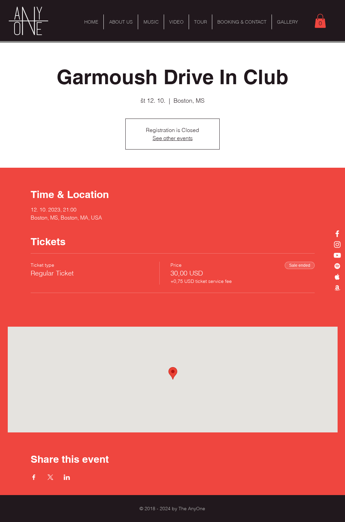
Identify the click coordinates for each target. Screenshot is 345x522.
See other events (173, 138)
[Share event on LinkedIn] (67, 477)
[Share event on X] (50, 477)
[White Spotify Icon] (337, 266)
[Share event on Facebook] (34, 477)
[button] (320, 21)
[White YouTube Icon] (337, 255)
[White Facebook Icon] (337, 233)
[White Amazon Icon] (337, 287)
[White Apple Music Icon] (337, 276)
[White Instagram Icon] (337, 244)
